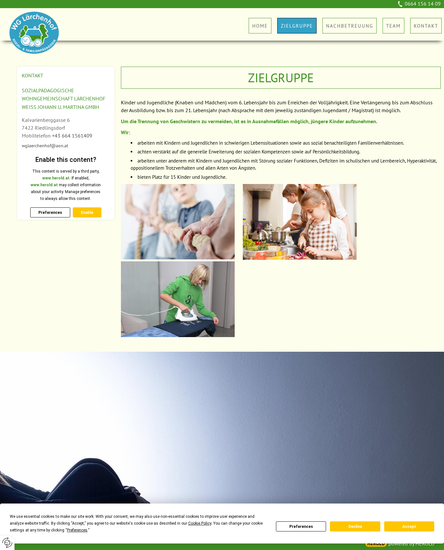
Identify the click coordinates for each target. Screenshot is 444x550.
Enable (87, 212)
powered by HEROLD (411, 543)
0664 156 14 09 (423, 3)
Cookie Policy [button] (199, 523)
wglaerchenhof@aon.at (45, 146)
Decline (355, 526)
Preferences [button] (77, 530)
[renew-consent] (7, 542)
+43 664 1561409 (72, 135)
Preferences (301, 526)
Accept (409, 526)
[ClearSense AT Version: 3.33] (376, 543)
